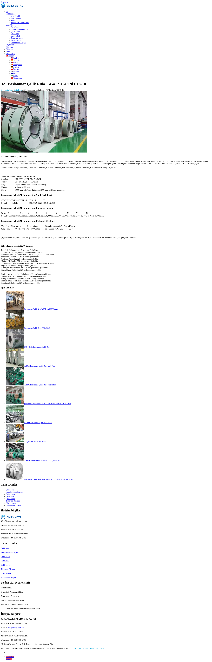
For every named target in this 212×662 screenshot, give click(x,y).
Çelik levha (15, 31)
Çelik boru (15, 27)
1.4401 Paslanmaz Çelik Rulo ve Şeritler (40, 385)
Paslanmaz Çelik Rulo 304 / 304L (37, 328)
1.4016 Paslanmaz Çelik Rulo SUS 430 (39, 366)
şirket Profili (15, 16)
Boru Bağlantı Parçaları (20, 29)
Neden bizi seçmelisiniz (20, 23)
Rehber (92, 648)
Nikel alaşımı (16, 40)
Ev (7, 12)
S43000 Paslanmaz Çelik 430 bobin (38, 423)
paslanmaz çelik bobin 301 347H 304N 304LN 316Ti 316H (47, 404)
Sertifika (14, 20)
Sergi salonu (101, 648)
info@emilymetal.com (16, 525)
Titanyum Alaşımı (18, 38)
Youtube (9, 659)
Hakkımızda (10, 14)
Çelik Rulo (15, 34)
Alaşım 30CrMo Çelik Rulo (35, 441)
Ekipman (9, 49)
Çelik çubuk (15, 36)
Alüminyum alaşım (18, 43)
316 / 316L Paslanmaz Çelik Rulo (37, 347)
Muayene (9, 47)
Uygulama (10, 45)
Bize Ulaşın (10, 54)
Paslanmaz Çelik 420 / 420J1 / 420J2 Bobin (41, 309)
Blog (8, 51)
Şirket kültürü (16, 18)
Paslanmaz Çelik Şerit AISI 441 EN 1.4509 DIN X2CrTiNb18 (48, 479)
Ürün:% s (9, 25)
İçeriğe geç (5, 2)
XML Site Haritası (80, 648)
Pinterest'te (10, 657)
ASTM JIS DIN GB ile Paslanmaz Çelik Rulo (42, 460)
